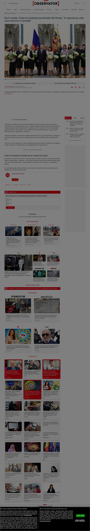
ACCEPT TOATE (80, 515)
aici (17, 523)
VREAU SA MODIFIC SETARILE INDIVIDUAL (80, 520)
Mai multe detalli (28, 515)
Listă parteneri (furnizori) (45, 521)
